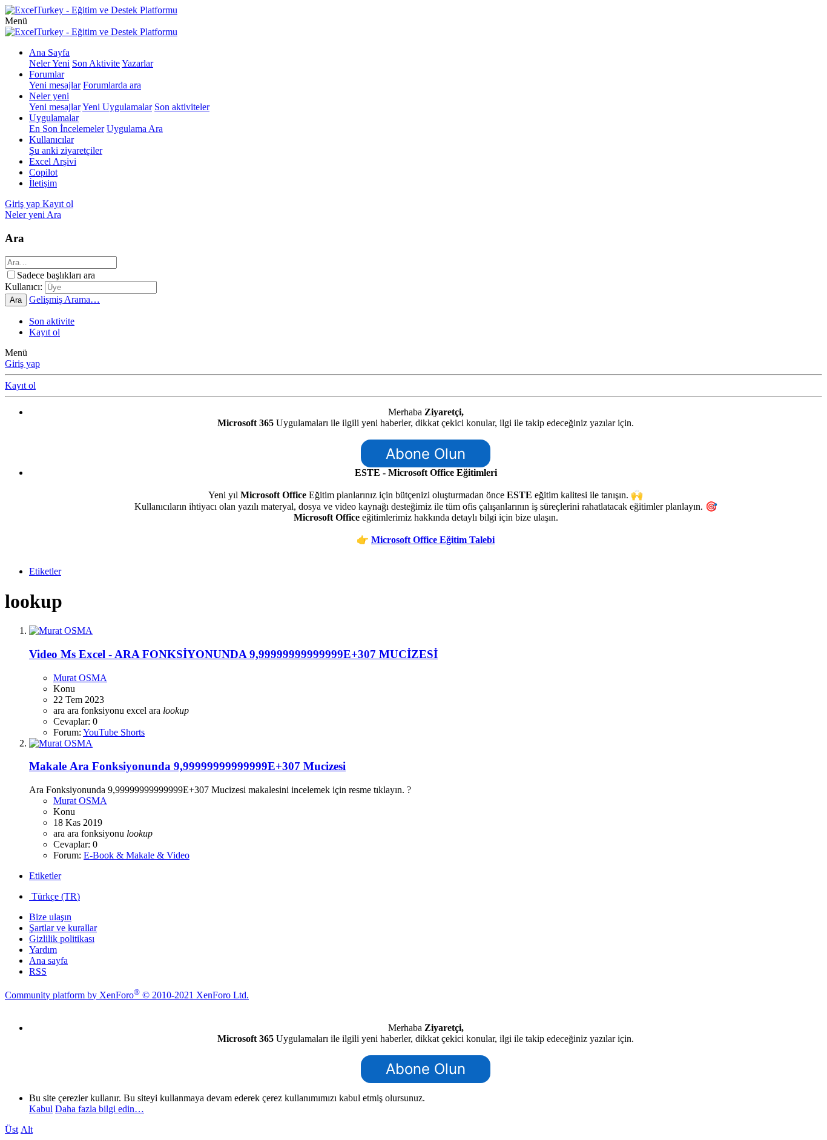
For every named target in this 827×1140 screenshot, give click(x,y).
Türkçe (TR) (54, 896)
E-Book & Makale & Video (136, 855)
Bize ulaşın (50, 917)
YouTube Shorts (114, 732)
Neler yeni (49, 96)
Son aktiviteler (181, 107)
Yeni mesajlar (55, 85)
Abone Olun (426, 454)
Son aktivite (51, 321)
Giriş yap (22, 363)
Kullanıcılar (51, 139)
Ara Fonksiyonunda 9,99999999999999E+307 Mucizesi (187, 766)
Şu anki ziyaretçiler (65, 150)
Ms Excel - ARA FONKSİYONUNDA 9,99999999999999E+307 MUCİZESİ (233, 654)
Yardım (43, 949)
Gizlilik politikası (61, 939)
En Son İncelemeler (66, 129)
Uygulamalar (54, 118)
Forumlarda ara (112, 85)
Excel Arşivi (52, 161)
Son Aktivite (96, 63)
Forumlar (46, 74)
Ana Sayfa (49, 52)
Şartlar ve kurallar (63, 928)
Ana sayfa (48, 960)
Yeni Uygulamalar (117, 107)
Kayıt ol (44, 332)
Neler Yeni (49, 63)
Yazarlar (137, 63)
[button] (16, 21)
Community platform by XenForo (127, 995)
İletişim (43, 183)
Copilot (43, 172)
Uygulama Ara (135, 129)
